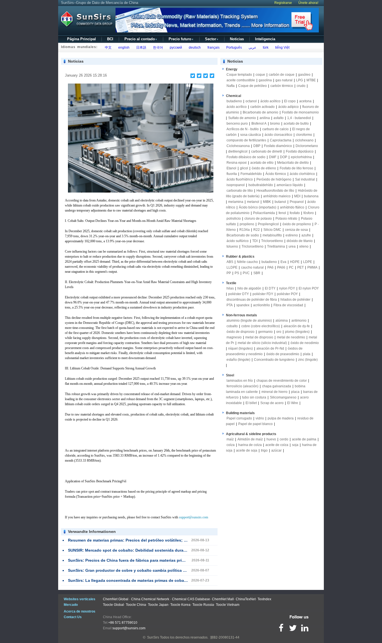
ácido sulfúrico (238, 241)
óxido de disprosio (241, 332)
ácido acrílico (237, 107)
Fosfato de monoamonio (300, 112)
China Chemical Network (150, 599)
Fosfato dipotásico (299, 151)
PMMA (312, 267)
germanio (265, 332)
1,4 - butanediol (299, 118)
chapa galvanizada (276, 386)
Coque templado (239, 75)
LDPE (307, 262)
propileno (247, 224)
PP (229, 273)
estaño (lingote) (238, 360)
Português (233, 47)
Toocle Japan (158, 605)
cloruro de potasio (258, 218)
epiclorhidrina (301, 157)
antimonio (298, 320)
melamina (235, 202)
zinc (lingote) (308, 360)
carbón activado (262, 107)
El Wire (292, 403)
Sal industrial (305, 179)
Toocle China (136, 605)
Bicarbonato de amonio (260, 112)
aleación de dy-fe (297, 326)
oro (278, 332)
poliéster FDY (263, 294)
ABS (230, 262)
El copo (290, 101)
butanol (280, 202)
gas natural (284, 80)
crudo (301, 86)
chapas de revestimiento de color (282, 381)
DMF (272, 157)
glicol (244, 168)
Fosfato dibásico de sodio (246, 157)
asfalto (278, 118)
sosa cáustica (250, 135)
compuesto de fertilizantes (246, 140)
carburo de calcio (275, 129)
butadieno (234, 101)
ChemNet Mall (223, 599)
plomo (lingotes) (297, 332)
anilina (265, 118)
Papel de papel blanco (255, 424)
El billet (251, 403)
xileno (303, 246)
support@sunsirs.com (193, 517)
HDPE (295, 262)
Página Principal (81, 39)
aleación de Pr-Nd (270, 348)
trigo (264, 450)
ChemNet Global (115, 599)
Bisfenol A (259, 123)
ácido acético (270, 101)
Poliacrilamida (264, 213)
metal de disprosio (259, 337)
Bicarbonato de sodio (243, 235)
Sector (212, 39)
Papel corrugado (239, 418)
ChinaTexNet (246, 599)
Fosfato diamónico (278, 146)
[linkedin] (212, 75)
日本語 (140, 47)
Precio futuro (181, 39)
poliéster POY (287, 294)
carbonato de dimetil (266, 151)
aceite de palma (304, 439)
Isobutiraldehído (260, 185)
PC (291, 267)
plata (306, 354)
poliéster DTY (238, 294)
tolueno (232, 246)
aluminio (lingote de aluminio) (249, 320)
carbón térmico (281, 86)
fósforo (308, 213)
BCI (110, 39)
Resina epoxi (237, 163)
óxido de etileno (264, 168)
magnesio (234, 337)
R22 (256, 230)
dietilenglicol (237, 151)
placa (295, 392)
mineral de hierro (274, 392)
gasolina (265, 80)
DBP (256, 146)
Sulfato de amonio (242, 118)
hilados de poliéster (295, 300)
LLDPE (232, 267)
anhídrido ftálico (292, 207)
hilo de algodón (249, 288)
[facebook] (192, 75)
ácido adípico (288, 107)
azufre (306, 235)
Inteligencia (265, 39)
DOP (283, 157)
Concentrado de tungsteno (274, 360)
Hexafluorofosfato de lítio (275, 191)
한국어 (157, 47)
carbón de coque (281, 75)
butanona (311, 196)
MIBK (267, 202)
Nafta (231, 86)
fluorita (232, 174)
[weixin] (205, 75)
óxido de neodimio (305, 343)
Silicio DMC (272, 230)
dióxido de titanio (300, 241)
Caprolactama (280, 140)
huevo (271, 439)
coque (260, 75)
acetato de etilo (261, 163)
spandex (242, 305)
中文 (107, 47)
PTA (230, 305)
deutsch (194, 47)
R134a (244, 230)
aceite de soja (246, 450)
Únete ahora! (308, 3)
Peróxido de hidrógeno (273, 179)
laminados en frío (240, 381)
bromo (275, 123)
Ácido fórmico (275, 174)
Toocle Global (113, 605)
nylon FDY (287, 288)
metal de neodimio (291, 337)
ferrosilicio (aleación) (242, 386)
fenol (282, 213)
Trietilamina (276, 246)
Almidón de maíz (250, 439)
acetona (305, 101)
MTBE (311, 80)
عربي (251, 47)
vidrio (260, 418)
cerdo (284, 439)
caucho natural (252, 267)
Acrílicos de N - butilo (243, 129)
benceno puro (237, 123)
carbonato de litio (240, 191)
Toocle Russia (203, 605)
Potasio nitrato (286, 218)
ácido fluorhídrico (240, 179)
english (123, 47)
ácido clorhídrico (302, 174)
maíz (230, 439)
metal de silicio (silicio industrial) (262, 343)
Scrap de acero (272, 403)
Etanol (231, 168)
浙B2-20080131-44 (224, 637)
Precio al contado (140, 39)
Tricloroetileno (272, 241)
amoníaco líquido (290, 185)
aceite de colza (276, 445)
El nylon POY (309, 288)
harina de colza (250, 445)
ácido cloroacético (278, 135)
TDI (255, 241)
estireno (292, 235)
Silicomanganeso (283, 397)
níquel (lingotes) (240, 348)
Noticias (237, 39)
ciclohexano (304, 140)
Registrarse (283, 3)
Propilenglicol (268, 224)
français (213, 47)
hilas (230, 288)
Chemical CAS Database (191, 599)
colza (231, 445)
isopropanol (236, 185)
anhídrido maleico (277, 196)
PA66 (281, 267)
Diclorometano (307, 146)
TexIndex (264, 599)
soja (295, 445)
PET (300, 267)
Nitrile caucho (247, 262)
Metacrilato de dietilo (293, 163)
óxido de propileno (296, 224)
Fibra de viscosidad (288, 305)
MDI (297, 196)
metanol (253, 202)
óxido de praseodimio (283, 354)
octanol (251, 101)
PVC (246, 273)
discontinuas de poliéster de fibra (252, 300)
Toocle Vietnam (227, 605)
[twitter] (199, 75)
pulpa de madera (281, 418)
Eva (283, 262)
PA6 (270, 267)
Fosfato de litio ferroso (296, 168)
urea (292, 246)
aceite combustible (241, 80)
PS (237, 273)
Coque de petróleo (252, 86)
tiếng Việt (281, 47)
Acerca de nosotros (79, 611)
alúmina (281, 320)
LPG (299, 80)
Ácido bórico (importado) (257, 207)
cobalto (232, 326)
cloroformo (304, 135)
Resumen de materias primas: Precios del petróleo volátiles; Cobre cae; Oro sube (145, 540)
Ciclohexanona (238, 146)
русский (175, 47)
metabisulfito (272, 235)
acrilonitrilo (261, 305)
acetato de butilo (296, 123)
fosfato (295, 213)
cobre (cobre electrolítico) (260, 326)
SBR (256, 273)
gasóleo (304, 75)
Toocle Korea (180, 605)
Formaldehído (251, 174)
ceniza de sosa (296, 230)
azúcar (276, 450)
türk (264, 47)
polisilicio (234, 218)
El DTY (270, 288)
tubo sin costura (254, 397)
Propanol (297, 202)
